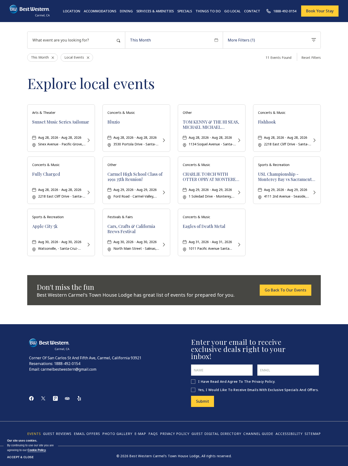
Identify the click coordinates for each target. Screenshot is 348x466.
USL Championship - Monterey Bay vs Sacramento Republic (286, 177)
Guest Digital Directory (216, 433)
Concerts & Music (121, 112)
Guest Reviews (57, 433)
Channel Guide (258, 433)
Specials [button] (184, 11)
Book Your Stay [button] (320, 11)
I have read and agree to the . (236, 381)
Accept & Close (20, 457)
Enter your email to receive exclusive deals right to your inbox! (238, 349)
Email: (34, 369)
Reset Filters (311, 57)
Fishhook (267, 122)
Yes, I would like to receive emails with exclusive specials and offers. (258, 390)
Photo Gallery (117, 433)
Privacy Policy (263, 381)
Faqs (153, 433)
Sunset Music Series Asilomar (60, 122)
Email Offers (87, 433)
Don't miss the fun (65, 287)
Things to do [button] (208, 11)
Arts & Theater (43, 112)
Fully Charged (46, 174)
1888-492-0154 (67, 363)
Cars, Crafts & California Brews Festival (131, 229)
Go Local (232, 11)
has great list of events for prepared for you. (136, 295)
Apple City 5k (45, 226)
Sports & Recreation (274, 164)
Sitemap (313, 433)
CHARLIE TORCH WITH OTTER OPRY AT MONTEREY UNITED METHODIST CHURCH (210, 177)
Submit (202, 401)
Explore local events (91, 83)
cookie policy (36, 450)
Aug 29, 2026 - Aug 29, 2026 (135, 189)
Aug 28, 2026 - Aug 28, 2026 (59, 137)
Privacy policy (174, 433)
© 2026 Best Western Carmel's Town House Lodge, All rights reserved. (174, 456)
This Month (140, 40)
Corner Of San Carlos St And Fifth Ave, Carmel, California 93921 (85, 357)
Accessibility (289, 433)
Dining (126, 11)
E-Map (140, 433)
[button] (285, 290)
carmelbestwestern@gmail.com (68, 369)
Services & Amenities (155, 11)
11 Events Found (278, 57)
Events (34, 433)
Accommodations (100, 11)
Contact (252, 11)
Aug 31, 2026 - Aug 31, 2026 (210, 242)
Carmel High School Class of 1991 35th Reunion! (134, 177)
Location (71, 11)
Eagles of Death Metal (204, 226)
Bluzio (113, 122)
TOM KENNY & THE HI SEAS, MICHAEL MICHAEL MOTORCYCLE (211, 125)
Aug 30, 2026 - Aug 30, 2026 (59, 242)
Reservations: (41, 363)
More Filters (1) (241, 40)
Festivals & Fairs (120, 217)
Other (187, 112)
